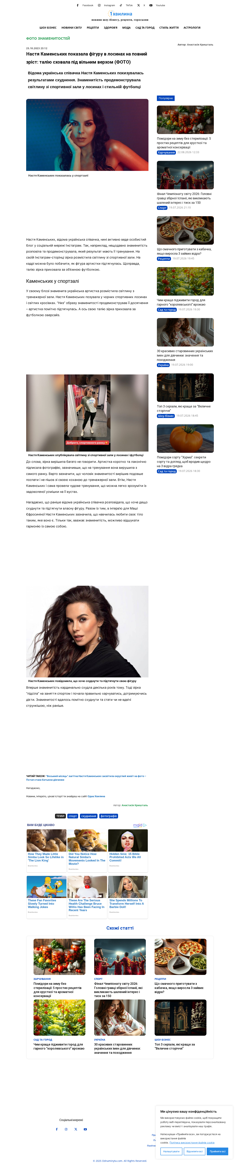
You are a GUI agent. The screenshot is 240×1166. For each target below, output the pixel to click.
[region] (194, 1132)
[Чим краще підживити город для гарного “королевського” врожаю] (185, 281)
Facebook (88, 5)
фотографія (109, 816)
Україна (163, 365)
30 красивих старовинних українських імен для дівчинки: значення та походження (185, 355)
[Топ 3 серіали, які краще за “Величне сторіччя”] (185, 387)
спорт (73, 816)
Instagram (109, 5)
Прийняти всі (217, 1151)
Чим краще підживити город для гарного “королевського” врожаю (59, 1046)
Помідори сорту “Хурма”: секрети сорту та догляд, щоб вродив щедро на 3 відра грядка (183, 461)
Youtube (160, 5)
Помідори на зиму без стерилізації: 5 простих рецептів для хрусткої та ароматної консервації (184, 143)
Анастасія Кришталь (200, 44)
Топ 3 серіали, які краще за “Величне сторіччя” (175, 1046)
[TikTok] (121, 5)
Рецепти (164, 259)
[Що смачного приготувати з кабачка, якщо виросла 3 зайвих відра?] (185, 230)
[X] (138, 5)
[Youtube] (151, 5)
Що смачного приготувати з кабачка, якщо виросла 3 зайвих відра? (179, 988)
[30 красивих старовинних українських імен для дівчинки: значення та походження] (185, 332)
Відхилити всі (195, 1151)
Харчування (166, 152)
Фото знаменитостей (48, 38)
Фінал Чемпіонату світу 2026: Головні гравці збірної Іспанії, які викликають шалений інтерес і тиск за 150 (184, 198)
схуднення (88, 816)
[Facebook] (77, 5)
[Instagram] (99, 5)
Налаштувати (171, 1151)
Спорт (162, 208)
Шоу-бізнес (166, 416)
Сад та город (167, 310)
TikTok (129, 5)
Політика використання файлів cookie (192, 1142)
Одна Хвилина (96, 796)
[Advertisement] (87, 208)
